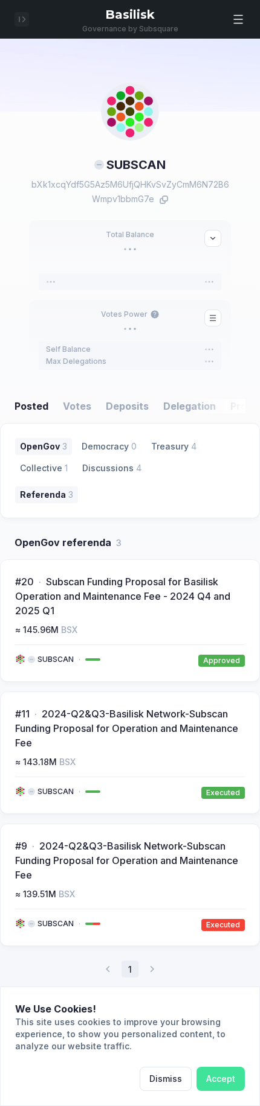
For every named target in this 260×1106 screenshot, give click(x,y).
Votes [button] (77, 406)
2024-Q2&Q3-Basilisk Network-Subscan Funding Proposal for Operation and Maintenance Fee (126, 728)
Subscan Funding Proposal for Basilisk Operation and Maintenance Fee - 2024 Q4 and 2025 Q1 (122, 596)
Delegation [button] (189, 406)
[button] (238, 19)
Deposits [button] (127, 406)
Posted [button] (31, 406)
